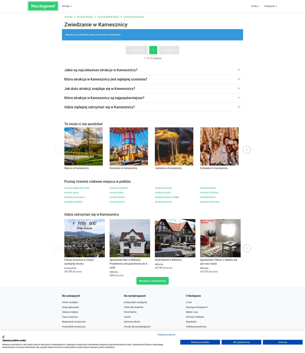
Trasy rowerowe (70, 317)
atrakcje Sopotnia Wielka (167, 197)
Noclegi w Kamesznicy (152, 280)
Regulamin (191, 321)
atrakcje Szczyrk (163, 192)
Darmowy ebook (132, 321)
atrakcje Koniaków (119, 188)
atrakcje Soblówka (209, 192)
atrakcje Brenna (208, 197)
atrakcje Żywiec (117, 197)
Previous (58, 150)
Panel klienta (130, 312)
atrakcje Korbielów (73, 202)
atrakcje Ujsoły (71, 192)
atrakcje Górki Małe (209, 202)
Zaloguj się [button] (269, 6)
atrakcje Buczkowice (74, 197)
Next (247, 149)
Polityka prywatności (196, 326)
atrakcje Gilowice (163, 202)
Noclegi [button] (66, 6)
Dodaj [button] (254, 6)
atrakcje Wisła (116, 192)
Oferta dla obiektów (133, 307)
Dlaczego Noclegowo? (197, 307)
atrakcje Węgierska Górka (76, 188)
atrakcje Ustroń (117, 202)
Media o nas (192, 312)
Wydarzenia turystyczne (74, 321)
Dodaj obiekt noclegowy (135, 302)
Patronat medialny (195, 317)
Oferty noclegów (70, 302)
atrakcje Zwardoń (163, 188)
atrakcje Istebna (208, 188)
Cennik (127, 317)
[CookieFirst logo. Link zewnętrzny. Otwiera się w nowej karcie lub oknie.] (3, 337)
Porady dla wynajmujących (137, 326)
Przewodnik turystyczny (74, 326)
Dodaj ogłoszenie (70, 307)
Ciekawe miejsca (70, 312)
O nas (189, 302)
